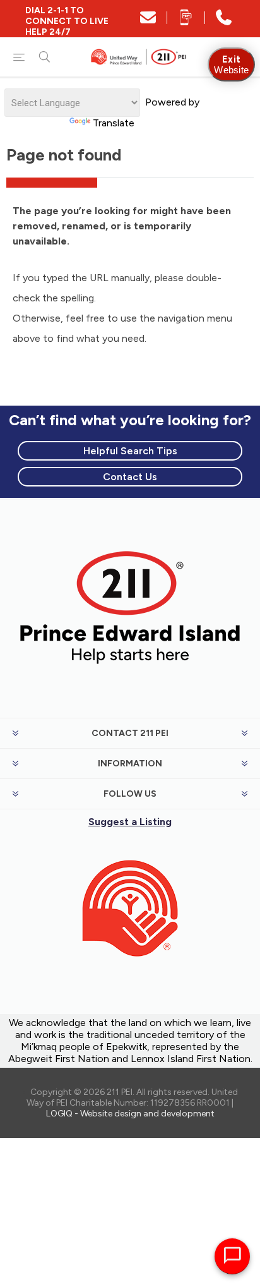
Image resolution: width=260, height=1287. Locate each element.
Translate (113, 123)
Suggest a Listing (130, 822)
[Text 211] (186, 22)
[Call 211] (224, 22)
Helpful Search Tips (130, 451)
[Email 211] (148, 22)
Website (231, 64)
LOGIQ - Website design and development (130, 1113)
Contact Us (130, 477)
